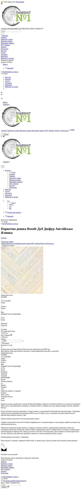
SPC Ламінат (36, 243)
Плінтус (43, 243)
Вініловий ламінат (24, 243)
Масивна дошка (12, 243)
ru (1, 94)
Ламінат (4, 243)
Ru (10, 208)
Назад (13, 172)
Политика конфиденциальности (14, 481)
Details (3, 339)
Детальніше (20, 2)
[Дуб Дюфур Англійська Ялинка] (22, 293)
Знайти (4, 487)
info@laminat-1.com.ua (10, 72)
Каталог (12, 174)
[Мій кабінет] (2, 164)
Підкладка (50, 243)
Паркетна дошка (7, 464)
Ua (10, 206)
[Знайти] (2, 33)
